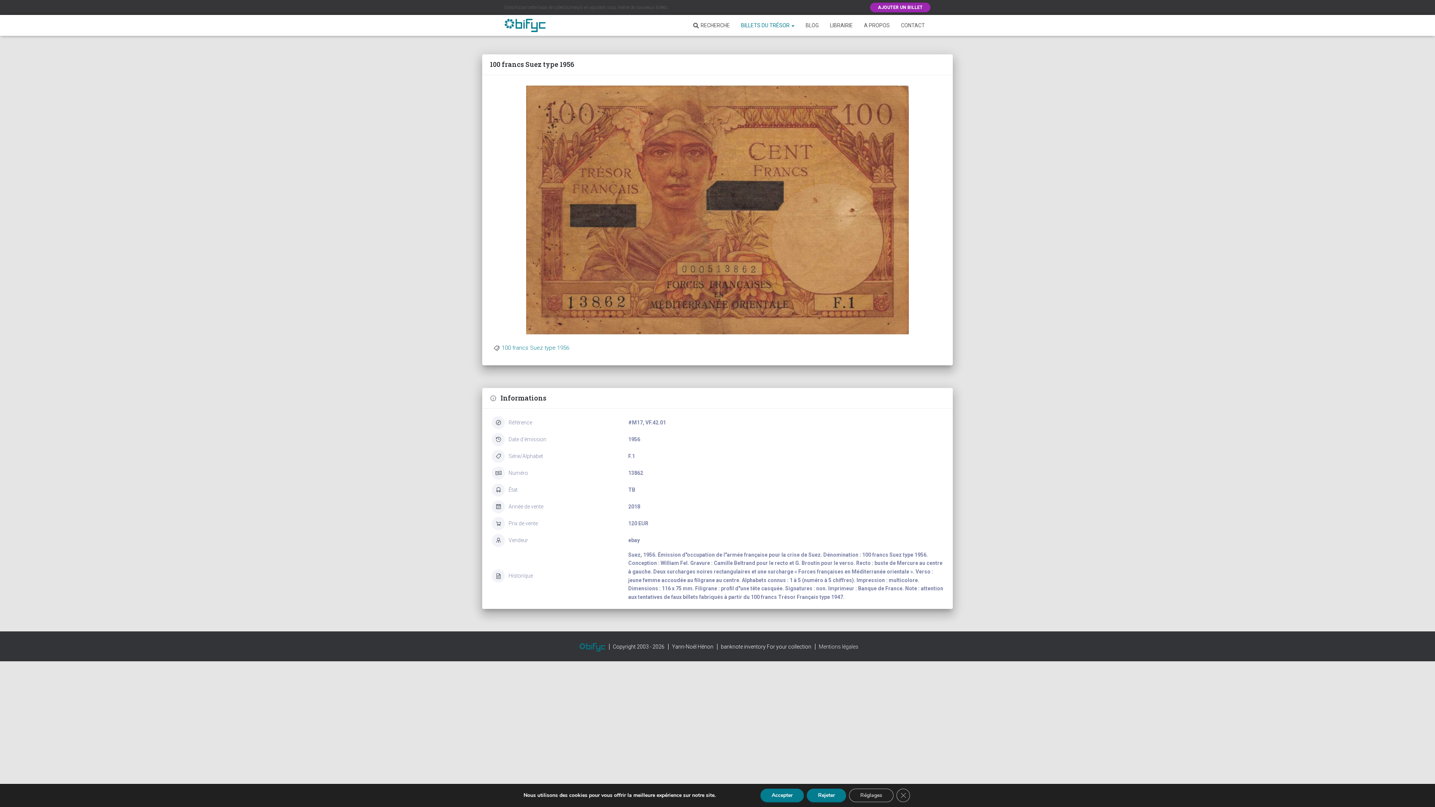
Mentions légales (838, 647)
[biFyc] (525, 25)
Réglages (871, 795)
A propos (877, 25)
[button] (792, 25)
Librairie (841, 25)
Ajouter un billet (900, 7)
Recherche (715, 25)
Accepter (782, 795)
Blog (812, 25)
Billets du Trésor (766, 25)
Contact (913, 25)
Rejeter (826, 795)
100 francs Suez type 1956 (535, 347)
